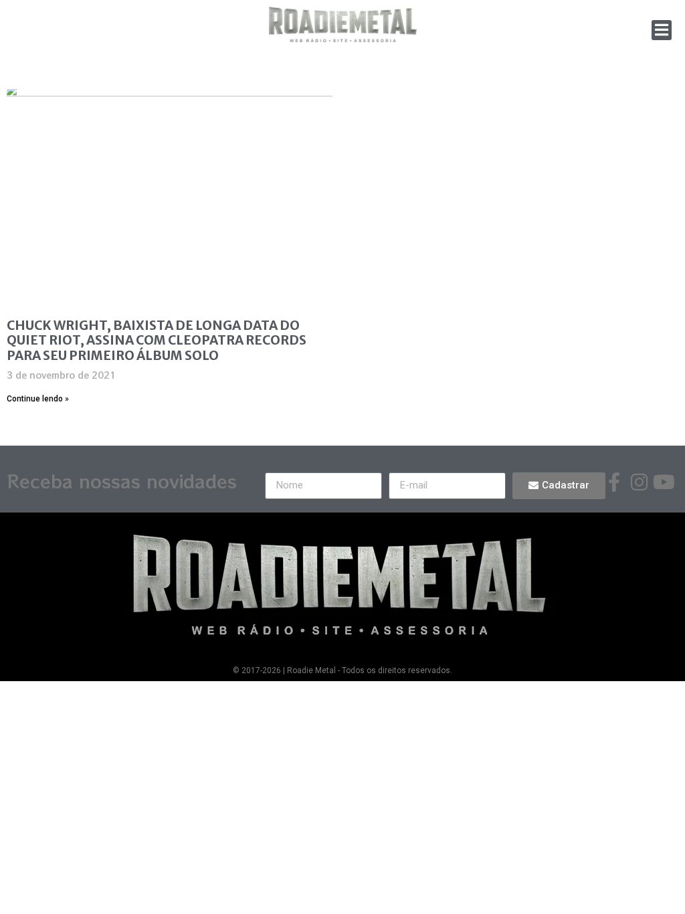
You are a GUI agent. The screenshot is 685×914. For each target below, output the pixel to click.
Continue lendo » (38, 398)
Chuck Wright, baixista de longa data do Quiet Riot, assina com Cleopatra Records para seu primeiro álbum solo (156, 340)
